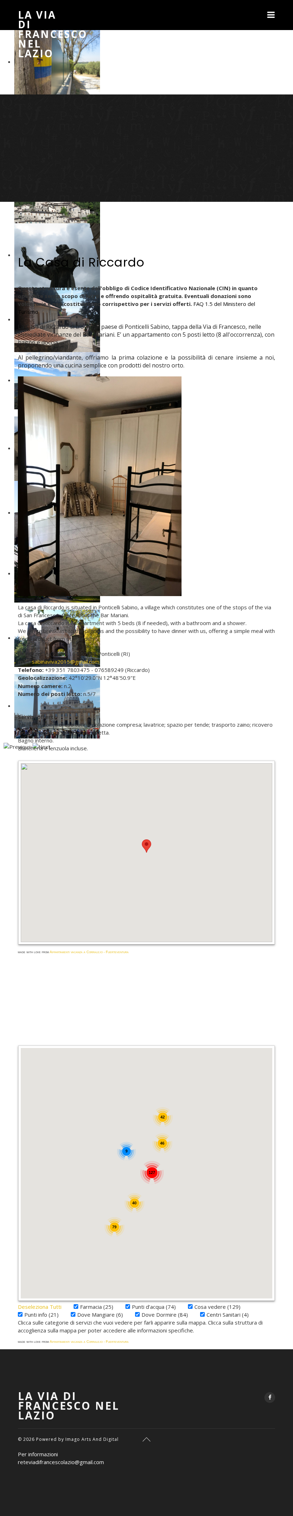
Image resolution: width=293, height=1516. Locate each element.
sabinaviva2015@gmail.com (65, 661)
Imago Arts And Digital (92, 1439)
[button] (146, 846)
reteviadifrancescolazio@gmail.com (61, 1462)
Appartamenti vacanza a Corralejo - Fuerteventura (89, 952)
